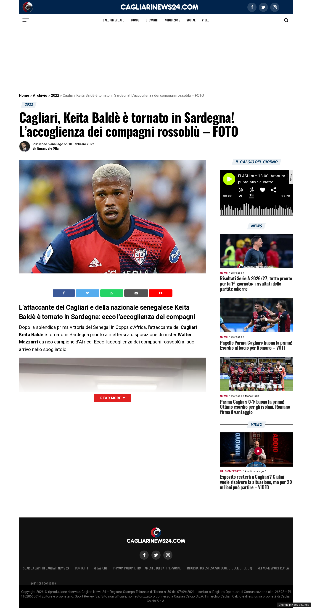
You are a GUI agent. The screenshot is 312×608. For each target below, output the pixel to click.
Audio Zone (172, 20)
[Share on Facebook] (64, 293)
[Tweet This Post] (88, 293)
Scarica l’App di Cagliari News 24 (46, 568)
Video (205, 20)
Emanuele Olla (48, 148)
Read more (110, 398)
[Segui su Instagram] (167, 555)
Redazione (100, 568)
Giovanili (152, 20)
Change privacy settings (294, 604)
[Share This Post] (112, 293)
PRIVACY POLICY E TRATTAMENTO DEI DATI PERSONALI (147, 568)
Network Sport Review (273, 568)
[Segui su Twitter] (156, 555)
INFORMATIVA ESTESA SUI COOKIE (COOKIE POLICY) (219, 568)
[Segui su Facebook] (144, 555)
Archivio (40, 95)
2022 (55, 95)
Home (24, 95)
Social (191, 20)
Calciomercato (113, 20)
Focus (135, 20)
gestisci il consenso (43, 583)
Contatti (81, 568)
